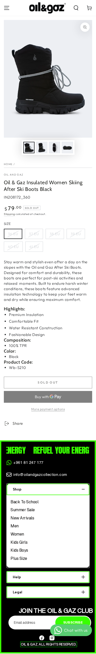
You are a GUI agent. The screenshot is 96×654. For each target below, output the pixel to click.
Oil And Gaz (13, 174)
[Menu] (6, 8)
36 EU (13, 234)
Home (8, 164)
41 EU (34, 246)
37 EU (34, 234)
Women (17, 534)
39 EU (76, 234)
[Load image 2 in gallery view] (41, 147)
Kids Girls (18, 542)
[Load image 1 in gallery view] (29, 147)
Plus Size (18, 558)
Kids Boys (19, 550)
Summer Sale (22, 510)
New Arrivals (22, 518)
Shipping (9, 214)
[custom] (42, 638)
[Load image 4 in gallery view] (67, 147)
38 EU (55, 234)
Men (14, 526)
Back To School (24, 502)
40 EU (13, 246)
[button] (76, 8)
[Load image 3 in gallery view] (54, 147)
